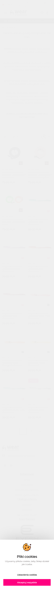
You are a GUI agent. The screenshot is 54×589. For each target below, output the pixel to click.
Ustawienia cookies (27, 574)
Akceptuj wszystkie (27, 582)
